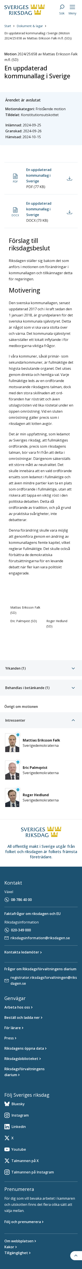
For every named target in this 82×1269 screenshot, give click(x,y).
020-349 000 (21, 930)
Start (7, 26)
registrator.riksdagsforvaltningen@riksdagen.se (43, 980)
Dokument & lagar (30, 26)
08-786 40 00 (21, 899)
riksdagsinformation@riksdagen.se (40, 938)
